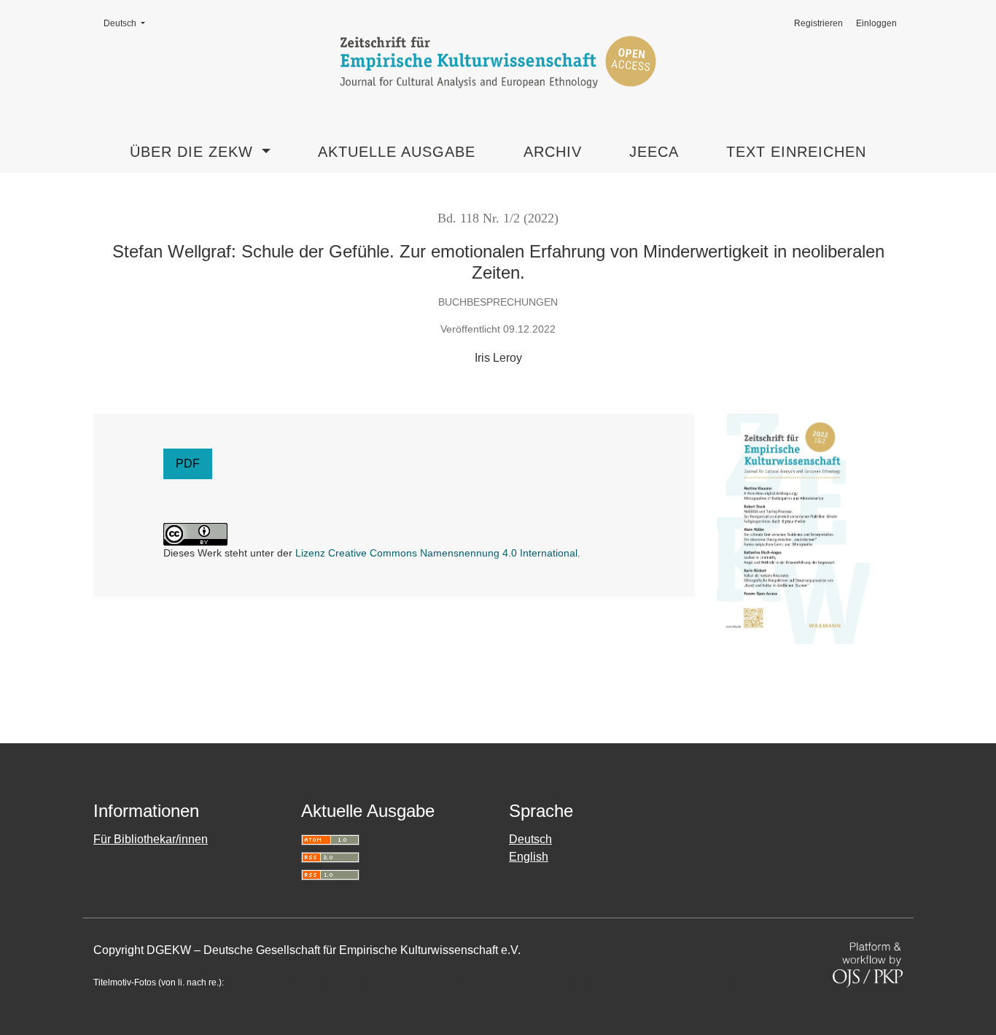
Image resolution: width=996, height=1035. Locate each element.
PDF (188, 463)
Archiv (553, 152)
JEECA (654, 152)
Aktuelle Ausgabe (396, 152)
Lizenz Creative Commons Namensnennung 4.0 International (436, 553)
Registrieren (818, 23)
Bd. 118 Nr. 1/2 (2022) (498, 218)
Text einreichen (796, 152)
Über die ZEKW (194, 152)
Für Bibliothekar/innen (150, 839)
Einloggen (876, 23)
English (528, 856)
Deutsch (129, 23)
